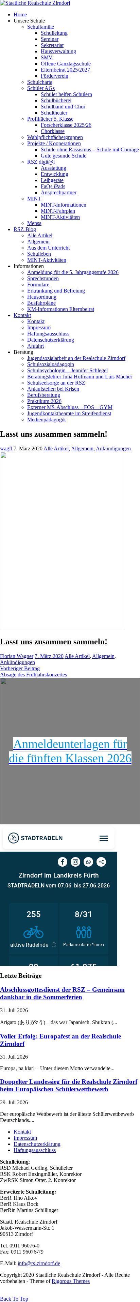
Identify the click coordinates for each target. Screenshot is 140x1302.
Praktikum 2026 (44, 401)
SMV (47, 57)
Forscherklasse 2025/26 (66, 125)
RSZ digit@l (41, 162)
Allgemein (38, 241)
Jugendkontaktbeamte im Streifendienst (69, 413)
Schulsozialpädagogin (50, 364)
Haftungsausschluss (48, 333)
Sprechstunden (43, 278)
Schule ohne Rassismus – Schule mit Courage (90, 149)
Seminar (49, 39)
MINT (34, 198)
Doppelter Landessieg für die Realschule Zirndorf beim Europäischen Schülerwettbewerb (68, 1085)
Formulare (38, 284)
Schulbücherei (56, 100)
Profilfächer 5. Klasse (50, 119)
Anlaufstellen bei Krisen (53, 389)
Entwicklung (54, 174)
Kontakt (22, 315)
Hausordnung (41, 297)
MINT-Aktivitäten (60, 217)
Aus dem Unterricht (48, 248)
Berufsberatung (43, 395)
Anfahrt (35, 346)
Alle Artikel (39, 235)
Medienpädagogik (46, 419)
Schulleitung (54, 33)
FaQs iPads (53, 186)
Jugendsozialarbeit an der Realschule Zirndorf (76, 358)
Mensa (34, 223)
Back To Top (14, 1299)
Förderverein (54, 76)
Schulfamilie (40, 27)
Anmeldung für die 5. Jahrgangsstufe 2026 (73, 272)
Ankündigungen (113, 448)
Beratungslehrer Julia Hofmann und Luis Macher (79, 376)
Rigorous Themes (71, 1281)
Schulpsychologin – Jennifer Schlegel (67, 370)
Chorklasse (53, 131)
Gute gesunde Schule (63, 156)
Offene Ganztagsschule (66, 63)
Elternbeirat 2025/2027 (65, 70)
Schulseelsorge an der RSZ (56, 383)
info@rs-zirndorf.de (39, 1263)
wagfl (6, 448)
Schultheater (54, 113)
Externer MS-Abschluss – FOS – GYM (69, 407)
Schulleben (39, 254)
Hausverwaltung (58, 51)
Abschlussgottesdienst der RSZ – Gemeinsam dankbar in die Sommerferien (62, 993)
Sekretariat (52, 45)
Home (20, 14)
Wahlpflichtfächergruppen (55, 137)
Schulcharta (39, 82)
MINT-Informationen (63, 205)
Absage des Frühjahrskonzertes (33, 674)
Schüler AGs (41, 88)
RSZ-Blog (25, 229)
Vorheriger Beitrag (20, 668)
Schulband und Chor (63, 106)
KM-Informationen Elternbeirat (60, 309)
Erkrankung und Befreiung (56, 291)
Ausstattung (53, 168)
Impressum (39, 327)
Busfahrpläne (41, 303)
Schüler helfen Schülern (66, 94)
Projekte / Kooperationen (54, 143)
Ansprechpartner (58, 192)
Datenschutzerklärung (50, 340)
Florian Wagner (16, 656)
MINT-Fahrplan (58, 211)
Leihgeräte (52, 180)
